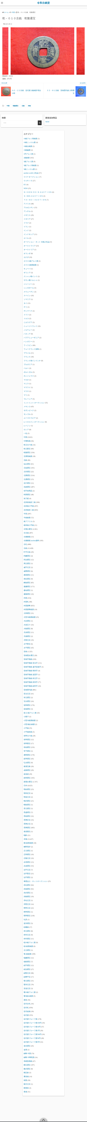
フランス (27, 357)
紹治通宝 (27, 969)
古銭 (23, 106)
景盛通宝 (27, 812)
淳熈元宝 (27, 904)
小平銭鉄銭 (28, 732)
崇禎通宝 (27, 747)
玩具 (25, 919)
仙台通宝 (27, 464)
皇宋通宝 (27, 923)
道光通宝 (27, 1046)
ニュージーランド (30, 326)
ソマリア (27, 299)
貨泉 (25, 1000)
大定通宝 (27, 621)
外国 (25, 598)
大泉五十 (27, 625)
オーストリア (29, 249)
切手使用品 (28, 491)
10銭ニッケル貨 (30, 142)
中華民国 (27, 441)
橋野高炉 (27, 847)
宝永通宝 (27, 701)
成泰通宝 (27, 770)
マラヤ (26, 391)
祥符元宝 (27, 935)
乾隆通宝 (15, 106)
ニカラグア (28, 322)
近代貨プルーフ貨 (30, 1019)
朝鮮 (25, 835)
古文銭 (26, 533)
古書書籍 (27, 537)
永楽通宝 (27, 866)
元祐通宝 (27, 468)
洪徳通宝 (27, 889)
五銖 (25, 460)
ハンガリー (28, 341)
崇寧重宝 (27, 743)
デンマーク (28, 311)
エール (26, 238)
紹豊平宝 (27, 977)
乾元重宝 (27, 449)
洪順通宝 (27, 896)
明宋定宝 (27, 793)
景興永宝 (27, 824)
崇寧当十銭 (28, 736)
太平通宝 (27, 648)
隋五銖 (26, 1073)
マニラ (26, 383)
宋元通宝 (27, 697)
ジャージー (28, 284)
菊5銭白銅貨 (28, 996)
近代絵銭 (27, 1011)
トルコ (26, 318)
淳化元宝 (27, 900)
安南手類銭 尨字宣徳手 (32, 667)
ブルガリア (28, 364)
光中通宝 (27, 483)
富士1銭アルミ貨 (30, 713)
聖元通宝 (27, 981)
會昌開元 (27, 831)
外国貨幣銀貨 (29, 609)
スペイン (27, 295)
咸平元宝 (27, 567)
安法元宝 (27, 694)
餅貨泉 (26, 1088)
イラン (26, 227)
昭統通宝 (27, 805)
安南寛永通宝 (29, 655)
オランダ (27, 253)
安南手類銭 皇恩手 (31, 674)
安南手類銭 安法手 (31, 663)
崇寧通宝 (27, 739)
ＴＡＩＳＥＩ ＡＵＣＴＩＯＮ (35, 200)
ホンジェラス (29, 376)
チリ (25, 307)
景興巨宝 (27, 820)
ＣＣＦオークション (31, 177)
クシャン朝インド (30, 276)
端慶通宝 (27, 958)
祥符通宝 (27, 939)
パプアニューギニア (31, 338)
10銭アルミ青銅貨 (30, 138)
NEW (47, 122)
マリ (25, 395)
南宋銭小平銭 (29, 525)
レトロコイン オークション (34, 422)
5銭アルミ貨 (28, 161)
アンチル (27, 211)
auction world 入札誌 (31, 173)
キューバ (27, 269)
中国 (8, 106)
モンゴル (27, 414)
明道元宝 (27, 797)
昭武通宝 (27, 801)
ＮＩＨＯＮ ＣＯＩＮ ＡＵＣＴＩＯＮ (38, 192)
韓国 (25, 1080)
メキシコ (27, 406)
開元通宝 (27, 1065)
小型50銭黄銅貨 (30, 720)
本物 (29, 106)
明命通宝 (27, 789)
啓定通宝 (27, 579)
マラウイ (27, 387)
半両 (25, 514)
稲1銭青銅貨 (28, 946)
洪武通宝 (27, 893)
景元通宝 (27, 808)
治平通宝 (27, 877)
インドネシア (29, 234)
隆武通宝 (27, 1069)
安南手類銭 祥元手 (31, 678)
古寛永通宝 (28, 529)
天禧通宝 (27, 636)
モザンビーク (29, 410)
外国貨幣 (27, 606)
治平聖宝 (27, 873)
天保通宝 (27, 632)
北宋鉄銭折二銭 (30, 502)
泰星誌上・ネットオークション (35, 881)
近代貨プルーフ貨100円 (32, 1023)
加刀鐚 (26, 498)
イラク (26, 223)
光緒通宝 (27, 487)
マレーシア (28, 399)
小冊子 (26, 717)
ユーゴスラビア (30, 418)
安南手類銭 (28, 659)
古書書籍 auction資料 (31, 540)
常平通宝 (27, 751)
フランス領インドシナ (32, 361)
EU (25, 184)
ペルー (26, 368)
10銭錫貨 (27, 150)
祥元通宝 (27, 931)
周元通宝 (27, 563)
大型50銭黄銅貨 (30, 617)
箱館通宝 (27, 962)
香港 (25, 1092)
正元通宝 (27, 851)
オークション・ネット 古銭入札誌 (37, 242)
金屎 (25, 1050)
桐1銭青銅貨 (28, 843)
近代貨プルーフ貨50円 (32, 1038)
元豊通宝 (27, 475)
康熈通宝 (27, 755)
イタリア (27, 219)
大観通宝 (27, 628)
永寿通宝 (27, 862)
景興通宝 (27, 828)
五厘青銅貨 (28, 456)
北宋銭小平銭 (29, 506)
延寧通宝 (27, 759)
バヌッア (27, 334)
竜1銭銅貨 (27, 954)
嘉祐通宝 (27, 590)
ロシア (26, 429)
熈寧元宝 (27, 908)
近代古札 (27, 1004)
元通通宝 (27, 479)
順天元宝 (27, 1084)
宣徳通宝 (27, 709)
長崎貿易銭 (28, 1061)
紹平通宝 (27, 965)
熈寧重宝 (27, 916)
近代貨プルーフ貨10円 (32, 1027)
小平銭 (26, 728)
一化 (25, 433)
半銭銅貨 (27, 518)
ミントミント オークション (34, 403)
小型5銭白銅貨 (29, 724)
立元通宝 (27, 950)
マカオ (26, 380)
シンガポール (29, 288)
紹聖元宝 (27, 973)
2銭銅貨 (27, 158)
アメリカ (27, 204)
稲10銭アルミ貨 (30, 942)
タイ (25, 303)
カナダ (26, 257)
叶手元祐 (27, 552)
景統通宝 (27, 816)
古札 (25, 544)
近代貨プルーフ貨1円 (32, 1030)
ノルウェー (28, 330)
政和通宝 (27, 778)
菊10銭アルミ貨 (30, 992)
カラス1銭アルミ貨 (31, 261)
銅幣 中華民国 (29, 1057)
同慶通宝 (27, 556)
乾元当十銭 (28, 445)
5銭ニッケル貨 (29, 169)
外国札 (26, 602)
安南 (25, 651)
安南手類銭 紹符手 (31, 686)
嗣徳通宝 (27, 583)
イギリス (27, 215)
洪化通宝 (27, 885)
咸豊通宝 (27, 571)
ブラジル (27, 353)
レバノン (27, 426)
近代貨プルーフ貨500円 (32, 1034)
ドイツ (26, 315)
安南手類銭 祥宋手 (31, 682)
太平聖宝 (27, 644)
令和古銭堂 (43, 2)
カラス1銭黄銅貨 (30, 265)
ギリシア (27, 273)
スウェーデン (29, 292)
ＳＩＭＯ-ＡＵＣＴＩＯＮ (33, 196)
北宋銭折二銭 (29, 510)
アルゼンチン (29, 207)
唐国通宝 (27, 575)
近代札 (26, 1007)
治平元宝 (27, 870)
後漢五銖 (27, 766)
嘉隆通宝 (27, 594)
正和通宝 (27, 854)
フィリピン (28, 345)
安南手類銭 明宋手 (31, 671)
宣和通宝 (27, 705)
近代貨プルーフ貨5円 (32, 1042)
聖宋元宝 (27, 984)
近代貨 (26, 1015)
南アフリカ (28, 521)
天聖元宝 (27, 640)
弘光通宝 (27, 762)
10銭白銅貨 (28, 146)
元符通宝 (27, 472)
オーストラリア (30, 246)
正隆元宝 (27, 858)
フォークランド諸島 (31, 349)
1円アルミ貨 (28, 154)
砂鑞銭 (26, 927)
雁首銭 (26, 1076)
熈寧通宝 (27, 912)
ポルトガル (28, 372)
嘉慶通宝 (27, 586)
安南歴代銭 (28, 690)
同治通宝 (27, 560)
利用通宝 (27, 494)
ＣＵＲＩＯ (28, 181)
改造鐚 (26, 774)
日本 (25, 785)
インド (26, 230)
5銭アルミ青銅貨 (30, 165)
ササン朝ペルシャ (30, 280)
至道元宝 (27, 988)
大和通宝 (27, 613)
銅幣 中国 (27, 1053)
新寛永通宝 (28, 782)
